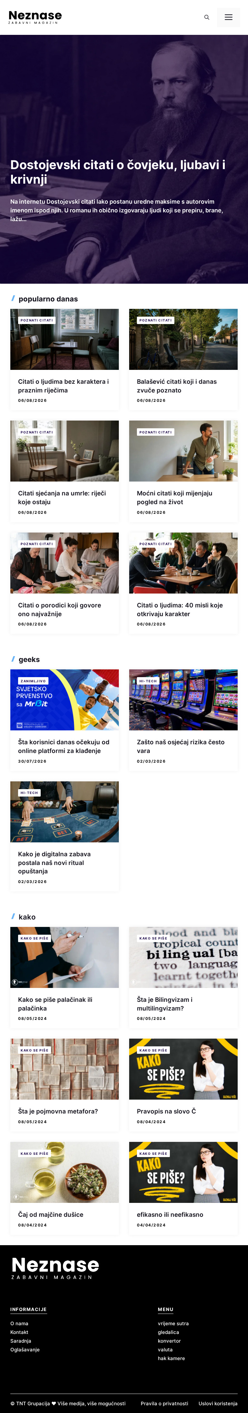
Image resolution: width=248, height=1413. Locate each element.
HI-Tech (148, 681)
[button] (207, 17)
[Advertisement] (124, 109)
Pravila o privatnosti (164, 1403)
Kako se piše (34, 938)
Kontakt (19, 1332)
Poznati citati (37, 320)
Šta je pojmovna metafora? (58, 1111)
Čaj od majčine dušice (50, 1214)
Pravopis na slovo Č (166, 1111)
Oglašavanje (25, 1350)
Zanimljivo (33, 681)
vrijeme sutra (173, 1323)
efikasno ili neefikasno (170, 1214)
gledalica (168, 1332)
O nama (19, 1323)
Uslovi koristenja (218, 1403)
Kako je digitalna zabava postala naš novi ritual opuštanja (54, 862)
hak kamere (171, 1358)
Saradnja (20, 1341)
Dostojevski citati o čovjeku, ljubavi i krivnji (117, 172)
